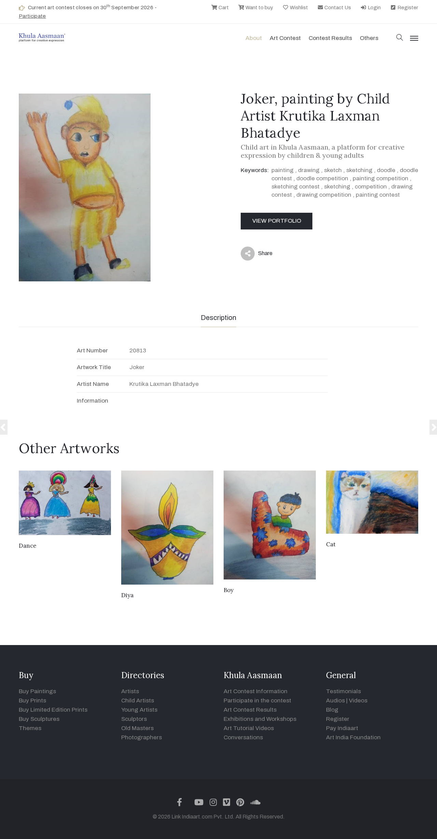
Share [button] (260, 254)
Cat (331, 544)
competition (371, 186)
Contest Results (330, 38)
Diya (127, 595)
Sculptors (134, 719)
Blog (332, 710)
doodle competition (322, 178)
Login (374, 7)
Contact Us (337, 7)
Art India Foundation (353, 737)
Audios (335, 700)
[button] (399, 38)
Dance (28, 545)
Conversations (243, 737)
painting (282, 170)
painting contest (378, 195)
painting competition (380, 178)
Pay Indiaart (342, 728)
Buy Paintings (37, 691)
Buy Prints (32, 700)
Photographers (141, 737)
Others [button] (369, 38)
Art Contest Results (250, 710)
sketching (359, 170)
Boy (229, 590)
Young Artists (139, 710)
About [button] (253, 38)
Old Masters (137, 728)
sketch (333, 170)
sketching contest (295, 186)
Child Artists (137, 700)
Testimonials (343, 691)
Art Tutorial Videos (249, 728)
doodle (386, 170)
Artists (130, 691)
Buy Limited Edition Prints (53, 710)
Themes (30, 728)
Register (407, 7)
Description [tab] (218, 317)
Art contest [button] (285, 38)
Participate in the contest (257, 700)
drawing (309, 170)
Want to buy (258, 7)
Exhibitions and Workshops (260, 719)
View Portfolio (276, 221)
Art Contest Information (255, 691)
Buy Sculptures (39, 719)
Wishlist (298, 7)
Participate (32, 16)
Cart (223, 7)
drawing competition (323, 195)
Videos (358, 700)
